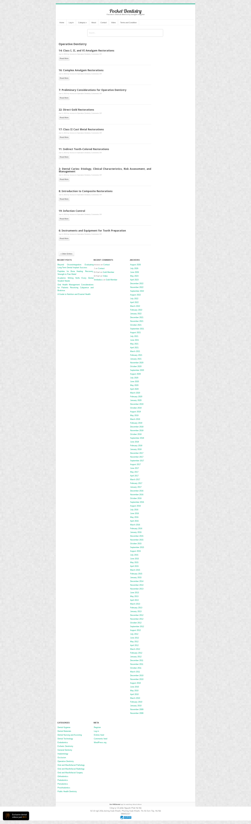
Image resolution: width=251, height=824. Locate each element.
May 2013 (134, 596)
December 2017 (136, 453)
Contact (104, 23)
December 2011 (136, 660)
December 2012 (136, 615)
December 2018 (136, 427)
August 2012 (135, 630)
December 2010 (136, 675)
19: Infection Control (72, 210)
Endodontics (63, 742)
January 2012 (135, 657)
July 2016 (134, 510)
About (93, 23)
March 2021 (135, 351)
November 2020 (136, 363)
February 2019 (136, 423)
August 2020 (135, 374)
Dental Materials (64, 731)
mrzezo (72, 54)
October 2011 (135, 668)
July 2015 (134, 555)
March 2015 (135, 570)
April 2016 (134, 521)
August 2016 (135, 506)
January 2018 (135, 449)
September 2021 (137, 329)
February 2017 (136, 483)
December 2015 (136, 536)
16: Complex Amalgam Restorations (81, 70)
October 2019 (135, 408)
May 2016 (134, 517)
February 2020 (136, 396)
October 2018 (135, 434)
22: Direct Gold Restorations (76, 109)
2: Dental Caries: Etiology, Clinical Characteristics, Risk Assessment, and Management (105, 170)
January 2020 (135, 400)
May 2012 (134, 641)
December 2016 (136, 491)
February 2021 (136, 355)
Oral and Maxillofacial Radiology (71, 769)
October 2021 (135, 325)
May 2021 (134, 344)
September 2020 (137, 370)
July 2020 (134, 378)
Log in (71, 23)
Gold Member (108, 272)
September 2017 (137, 461)
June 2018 (134, 442)
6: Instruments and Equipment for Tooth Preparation (92, 230)
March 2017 (135, 479)
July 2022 (134, 298)
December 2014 (136, 581)
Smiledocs (98, 280)
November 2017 (136, 457)
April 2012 (134, 645)
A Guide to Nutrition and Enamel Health (74, 294)
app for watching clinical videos (125, 804)
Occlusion (62, 757)
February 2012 (136, 653)
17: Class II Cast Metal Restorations (81, 129)
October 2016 (135, 498)
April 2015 (134, 566)
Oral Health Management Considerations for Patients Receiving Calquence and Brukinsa (76, 288)
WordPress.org (100, 742)
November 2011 (136, 664)
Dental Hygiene (64, 727)
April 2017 (134, 476)
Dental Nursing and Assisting (70, 735)
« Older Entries (66, 254)
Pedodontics (63, 780)
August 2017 (135, 464)
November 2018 (136, 430)
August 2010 (135, 683)
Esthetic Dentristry (65, 746)
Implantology (63, 754)
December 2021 (136, 317)
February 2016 (136, 528)
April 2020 (134, 389)
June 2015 (134, 559)
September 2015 (137, 547)
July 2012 (134, 634)
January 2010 (135, 706)
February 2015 (136, 574)
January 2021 (135, 359)
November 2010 (136, 679)
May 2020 (134, 385)
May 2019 (134, 415)
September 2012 (137, 626)
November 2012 (136, 619)
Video (113, 23)
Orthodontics (63, 776)
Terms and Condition (128, 23)
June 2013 (134, 592)
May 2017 (134, 472)
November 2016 (136, 494)
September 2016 (137, 502)
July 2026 (134, 268)
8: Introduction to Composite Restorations (86, 191)
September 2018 (137, 438)
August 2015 (135, 551)
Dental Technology (65, 739)
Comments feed (100, 739)
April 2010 (134, 694)
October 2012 (135, 623)
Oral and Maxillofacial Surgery (70, 773)
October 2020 (135, 366)
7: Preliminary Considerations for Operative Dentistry (92, 89)
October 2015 (135, 543)
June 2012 (134, 638)
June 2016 (134, 513)
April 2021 (134, 347)
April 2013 (134, 600)
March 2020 (135, 393)
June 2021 (134, 340)
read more (64, 58)
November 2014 (136, 585)
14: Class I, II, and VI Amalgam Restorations (86, 50)
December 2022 (136, 283)
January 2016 (135, 532)
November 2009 (136, 709)
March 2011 (135, 672)
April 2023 (134, 280)
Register (97, 727)
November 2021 (136, 321)
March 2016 (135, 525)
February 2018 (136, 445)
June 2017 (134, 468)
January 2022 (135, 314)
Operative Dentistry (84, 54)
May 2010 (134, 690)
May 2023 (134, 276)
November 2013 (136, 589)
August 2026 (135, 265)
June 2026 (134, 272)
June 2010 (134, 687)
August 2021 (135, 332)
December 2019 (136, 404)
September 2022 (137, 291)
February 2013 (136, 608)
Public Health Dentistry (67, 791)
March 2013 (135, 604)
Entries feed (99, 735)
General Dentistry (65, 750)
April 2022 (134, 302)
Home (61, 23)
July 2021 (134, 336)
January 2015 (135, 577)
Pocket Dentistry (125, 11)
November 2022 (136, 287)
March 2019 (135, 419)
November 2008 (136, 713)
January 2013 (135, 611)
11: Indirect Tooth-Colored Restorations (84, 149)
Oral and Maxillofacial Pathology (71, 765)
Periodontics (63, 784)
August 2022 (135, 295)
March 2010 (135, 698)
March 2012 (135, 649)
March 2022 (135, 306)
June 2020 (134, 381)
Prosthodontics (64, 788)
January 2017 (135, 487)
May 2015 (134, 562)
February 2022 (136, 310)
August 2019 (135, 412)
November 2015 (136, 540)
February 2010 (136, 702)
